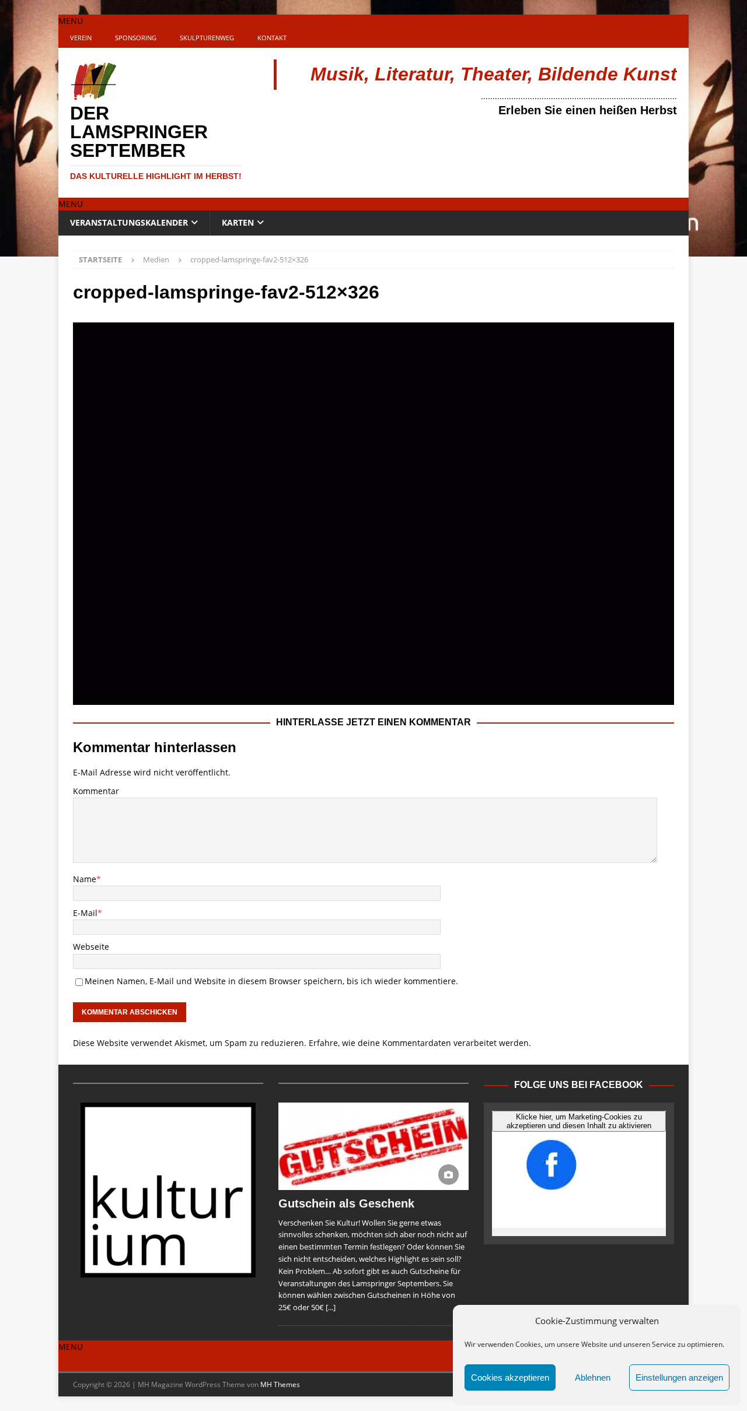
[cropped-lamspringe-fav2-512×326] (373, 697)
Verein (81, 37)
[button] (70, 20)
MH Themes (280, 1384)
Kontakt (272, 37)
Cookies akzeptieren (510, 1377)
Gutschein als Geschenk (346, 1203)
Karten (238, 222)
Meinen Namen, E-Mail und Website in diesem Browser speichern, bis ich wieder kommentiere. (271, 981)
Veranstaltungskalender (129, 222)
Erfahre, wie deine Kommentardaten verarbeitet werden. (420, 1042)
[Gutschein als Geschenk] (373, 1146)
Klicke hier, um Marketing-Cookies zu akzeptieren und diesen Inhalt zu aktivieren (579, 1121)
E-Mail (85, 912)
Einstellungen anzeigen (679, 1377)
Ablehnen (592, 1377)
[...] (331, 1307)
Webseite (91, 946)
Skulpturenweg (207, 37)
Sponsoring (135, 37)
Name (84, 878)
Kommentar (96, 790)
